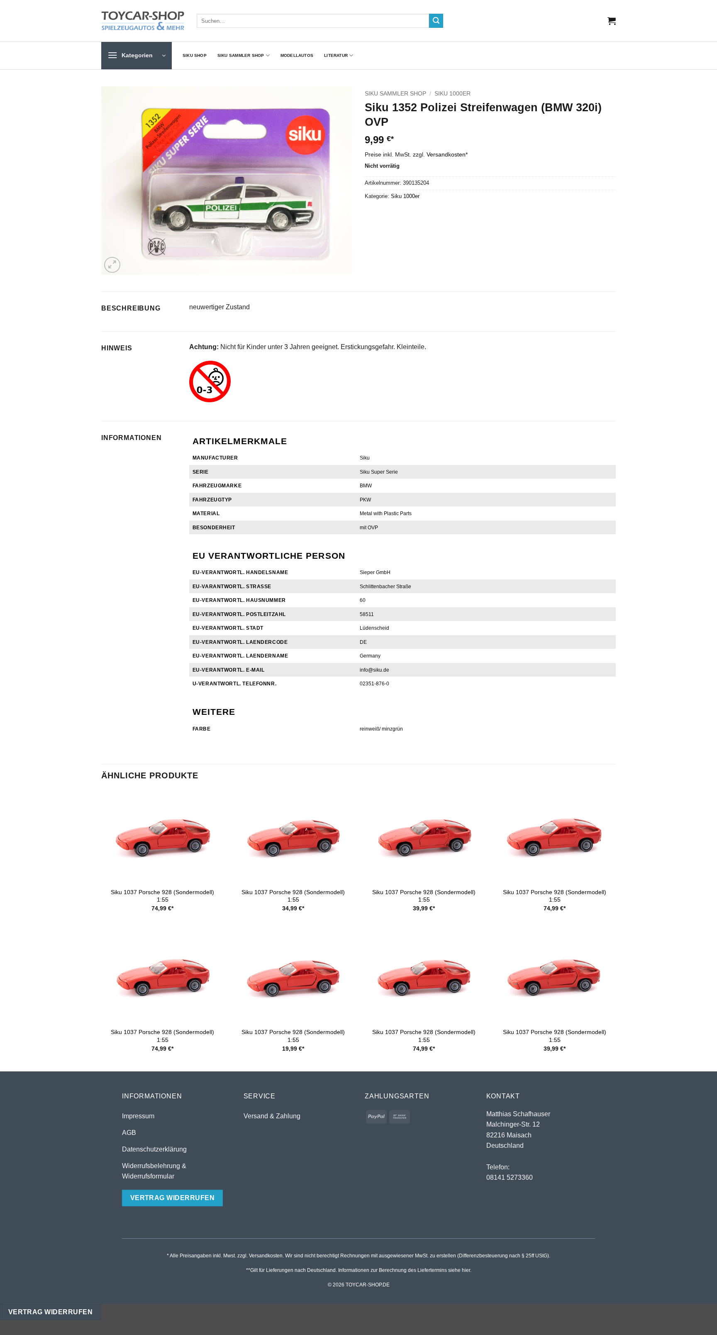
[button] (611, 21)
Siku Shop (195, 55)
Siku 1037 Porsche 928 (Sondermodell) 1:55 (162, 896)
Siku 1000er (452, 93)
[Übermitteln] (436, 21)
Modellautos (296, 55)
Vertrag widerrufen (50, 1311)
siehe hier (459, 1270)
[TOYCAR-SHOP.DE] (142, 20)
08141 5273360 (509, 1177)
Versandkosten (446, 154)
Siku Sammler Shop (240, 55)
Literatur (336, 55)
